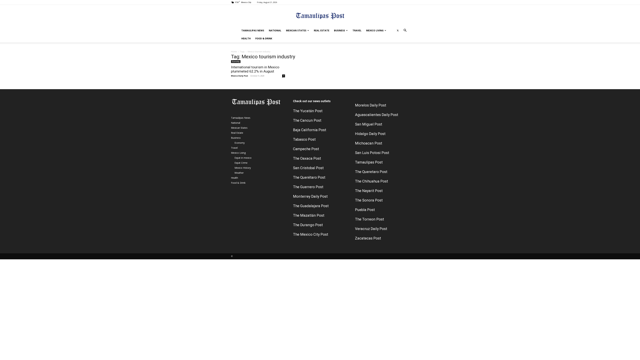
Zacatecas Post (368, 238)
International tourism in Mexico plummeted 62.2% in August (255, 69)
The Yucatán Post (307, 111)
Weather (239, 172)
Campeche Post (306, 149)
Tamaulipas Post (369, 162)
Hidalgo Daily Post (370, 134)
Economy (236, 61)
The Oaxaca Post (307, 158)
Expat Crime (241, 162)
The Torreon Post (369, 219)
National (275, 30)
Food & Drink (263, 38)
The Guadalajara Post (311, 206)
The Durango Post (308, 225)
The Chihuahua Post (371, 181)
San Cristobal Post (308, 168)
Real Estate (321, 30)
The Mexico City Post (310, 234)
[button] (405, 30)
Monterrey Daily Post (310, 196)
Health (246, 38)
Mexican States (296, 30)
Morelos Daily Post (370, 105)
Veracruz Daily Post (371, 229)
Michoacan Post (368, 143)
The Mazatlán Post (308, 215)
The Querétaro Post (309, 177)
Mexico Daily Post (239, 75)
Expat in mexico (243, 157)
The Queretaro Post (371, 172)
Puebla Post (365, 210)
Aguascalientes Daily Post (376, 115)
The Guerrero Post (308, 187)
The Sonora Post (369, 200)
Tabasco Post (304, 139)
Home (234, 51)
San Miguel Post (368, 124)
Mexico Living (375, 30)
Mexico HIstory (242, 167)
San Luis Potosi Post (372, 153)
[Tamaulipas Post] (320, 16)
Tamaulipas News (252, 30)
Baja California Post (309, 130)
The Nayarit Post (369, 191)
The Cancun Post (307, 120)
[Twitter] (397, 30)
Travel (357, 30)
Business (339, 30)
